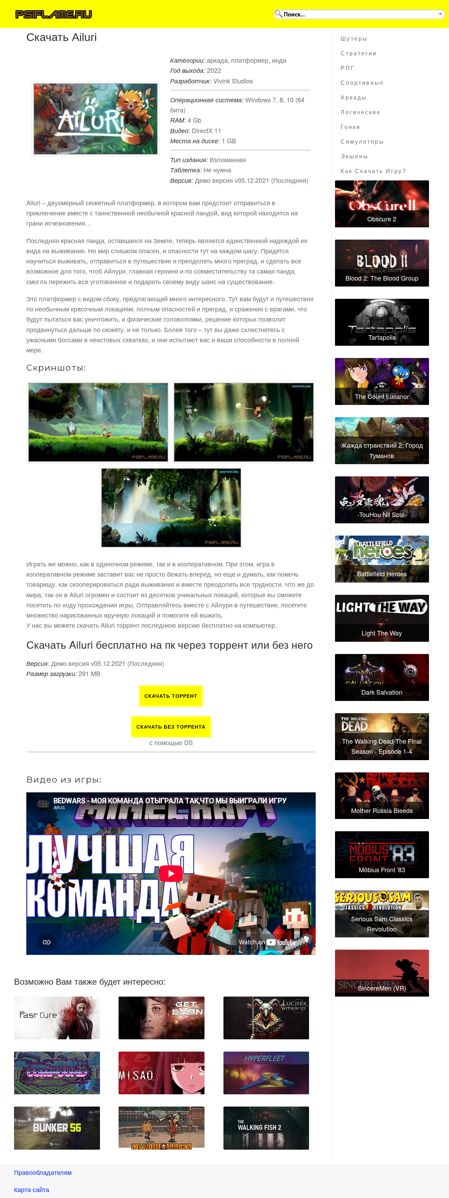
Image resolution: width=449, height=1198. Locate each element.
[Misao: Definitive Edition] (162, 1073)
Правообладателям (43, 1172)
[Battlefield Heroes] (382, 559)
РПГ (348, 68)
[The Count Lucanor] (382, 381)
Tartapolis (382, 337)
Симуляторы (362, 142)
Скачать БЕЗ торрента (171, 727)
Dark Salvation (381, 691)
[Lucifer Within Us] (266, 1018)
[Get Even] (162, 1018)
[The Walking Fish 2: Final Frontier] (266, 1128)
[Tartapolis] (382, 322)
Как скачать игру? (374, 171)
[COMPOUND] (57, 1073)
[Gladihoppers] (162, 1128)
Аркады (354, 98)
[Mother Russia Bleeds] (382, 795)
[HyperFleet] (266, 1073)
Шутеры (354, 39)
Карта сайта (31, 1189)
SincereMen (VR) (382, 987)
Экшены (355, 156)
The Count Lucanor (382, 396)
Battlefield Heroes (382, 573)
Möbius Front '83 (382, 869)
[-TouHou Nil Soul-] (382, 499)
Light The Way (382, 632)
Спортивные (362, 83)
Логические (361, 112)
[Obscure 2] (382, 203)
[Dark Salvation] (382, 677)
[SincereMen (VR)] (382, 973)
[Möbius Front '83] (382, 854)
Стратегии (359, 53)
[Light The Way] (382, 618)
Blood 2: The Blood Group (382, 277)
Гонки (351, 127)
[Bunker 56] (57, 1128)
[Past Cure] (57, 1018)
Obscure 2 (381, 218)
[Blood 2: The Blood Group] (382, 263)
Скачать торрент (171, 696)
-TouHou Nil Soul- (382, 514)
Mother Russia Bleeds (382, 810)
